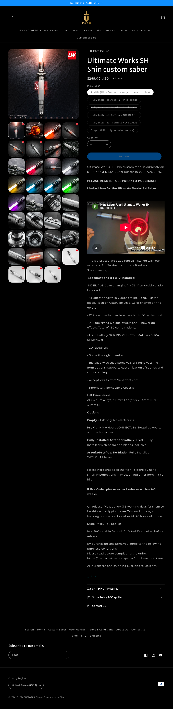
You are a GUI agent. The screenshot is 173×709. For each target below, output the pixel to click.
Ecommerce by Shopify (56, 697)
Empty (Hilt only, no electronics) (114, 131)
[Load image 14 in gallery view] (34, 184)
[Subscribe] (65, 655)
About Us (122, 629)
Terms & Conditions (100, 629)
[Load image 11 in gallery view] (52, 166)
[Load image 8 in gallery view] (70, 149)
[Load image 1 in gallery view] (16, 130)
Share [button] (94, 576)
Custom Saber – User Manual (66, 629)
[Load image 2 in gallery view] (34, 130)
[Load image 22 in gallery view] (34, 220)
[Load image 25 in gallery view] (16, 238)
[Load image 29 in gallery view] (16, 256)
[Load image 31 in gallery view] (52, 256)
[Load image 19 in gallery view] (52, 202)
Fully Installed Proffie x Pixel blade (116, 108)
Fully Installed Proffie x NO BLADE (116, 123)
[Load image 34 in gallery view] (34, 274)
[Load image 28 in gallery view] (70, 238)
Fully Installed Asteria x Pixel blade (116, 100)
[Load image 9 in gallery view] (16, 166)
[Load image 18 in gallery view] (34, 202)
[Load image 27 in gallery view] (52, 238)
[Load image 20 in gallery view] (70, 202)
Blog (75, 635)
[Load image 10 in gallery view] (34, 166)
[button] (12, 17)
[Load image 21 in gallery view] (16, 220)
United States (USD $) (24, 685)
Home (41, 629)
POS (36, 697)
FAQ (84, 635)
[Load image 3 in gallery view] (52, 130)
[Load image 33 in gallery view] (16, 274)
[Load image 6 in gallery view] (34, 149)
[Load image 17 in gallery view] (16, 202)
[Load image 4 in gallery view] (70, 130)
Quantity (92, 137)
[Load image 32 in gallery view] (70, 256)
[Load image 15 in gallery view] (52, 184)
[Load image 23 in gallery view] (52, 220)
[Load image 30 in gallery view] (34, 256)
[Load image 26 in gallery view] (34, 238)
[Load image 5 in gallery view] (16, 149)
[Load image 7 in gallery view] (52, 149)
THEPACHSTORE (25, 697)
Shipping (95, 635)
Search (29, 629)
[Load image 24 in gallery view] (70, 220)
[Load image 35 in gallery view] (52, 274)
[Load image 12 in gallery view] (70, 166)
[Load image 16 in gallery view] (70, 184)
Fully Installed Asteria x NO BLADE (116, 115)
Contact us (138, 629)
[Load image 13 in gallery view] (16, 184)
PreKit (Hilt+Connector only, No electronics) (122, 93)
